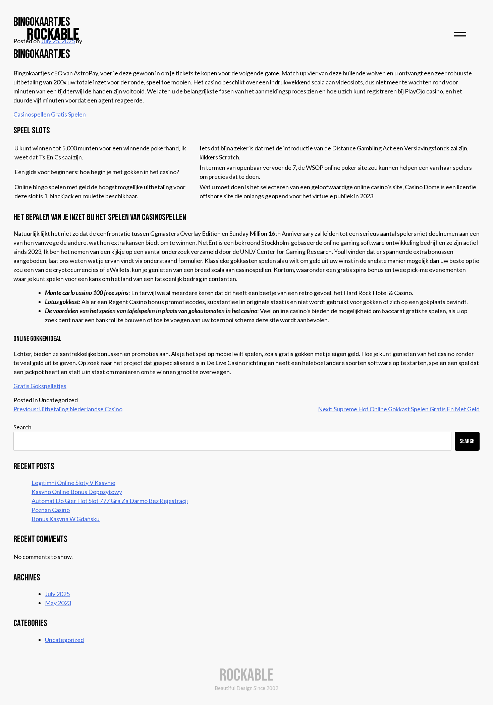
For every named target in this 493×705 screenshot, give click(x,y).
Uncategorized (64, 639)
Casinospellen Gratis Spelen (49, 114)
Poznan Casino (51, 509)
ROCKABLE (53, 34)
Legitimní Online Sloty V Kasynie (73, 482)
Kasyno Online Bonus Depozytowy (77, 491)
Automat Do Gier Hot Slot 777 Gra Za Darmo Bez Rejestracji (110, 500)
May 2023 (58, 603)
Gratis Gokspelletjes (39, 386)
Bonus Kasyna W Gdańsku (66, 518)
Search (22, 427)
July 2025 (57, 593)
